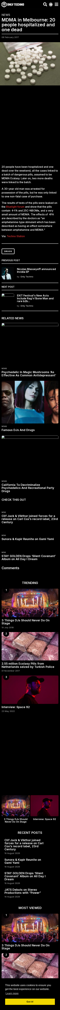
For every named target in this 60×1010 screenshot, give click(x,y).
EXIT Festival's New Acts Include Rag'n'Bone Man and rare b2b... (35, 298)
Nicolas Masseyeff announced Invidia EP (36, 270)
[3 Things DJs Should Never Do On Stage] (30, 603)
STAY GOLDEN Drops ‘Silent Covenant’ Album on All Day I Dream (29, 557)
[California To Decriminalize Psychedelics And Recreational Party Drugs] (30, 456)
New (4, 512)
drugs (8, 251)
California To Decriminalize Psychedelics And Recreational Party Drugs (28, 488)
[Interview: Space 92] (30, 690)
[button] (45, 4)
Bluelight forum (15, 206)
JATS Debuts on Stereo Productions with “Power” (22, 891)
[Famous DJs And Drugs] (30, 402)
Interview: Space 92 (16, 707)
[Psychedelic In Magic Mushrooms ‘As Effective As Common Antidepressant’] (30, 344)
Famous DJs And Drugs (18, 430)
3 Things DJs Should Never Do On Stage (26, 622)
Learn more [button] (12, 993)
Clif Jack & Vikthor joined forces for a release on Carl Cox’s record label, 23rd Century (30, 519)
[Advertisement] (30, 127)
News (6, 15)
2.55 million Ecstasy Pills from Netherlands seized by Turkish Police (28, 665)
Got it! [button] (30, 1001)
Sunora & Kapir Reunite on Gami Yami (28, 539)
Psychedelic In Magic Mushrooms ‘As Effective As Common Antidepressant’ (29, 373)
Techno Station (16, 236)
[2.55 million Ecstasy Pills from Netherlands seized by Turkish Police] (30, 646)
